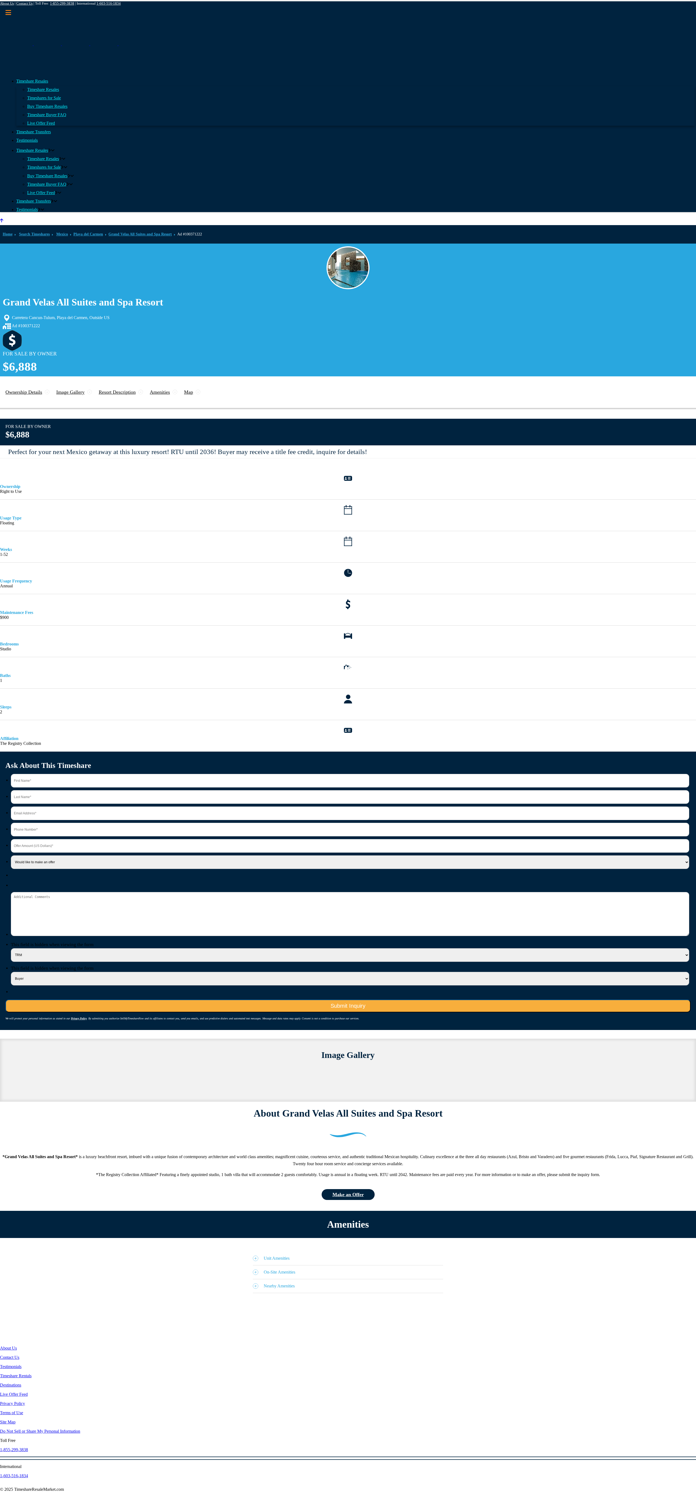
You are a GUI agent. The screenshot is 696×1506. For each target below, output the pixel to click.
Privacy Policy (79, 1018)
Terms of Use (11, 1412)
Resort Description (117, 392)
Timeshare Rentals (16, 1375)
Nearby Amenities (279, 1286)
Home (8, 234)
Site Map (7, 1422)
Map (188, 392)
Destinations (10, 1385)
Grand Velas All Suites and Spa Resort (140, 234)
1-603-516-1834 (109, 3)
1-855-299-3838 (62, 3)
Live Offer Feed (14, 1394)
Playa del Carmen (88, 234)
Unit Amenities (277, 1258)
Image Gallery (70, 392)
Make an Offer (348, 1194)
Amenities (160, 392)
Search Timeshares (34, 234)
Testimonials (10, 1366)
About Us (7, 3)
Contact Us (24, 3)
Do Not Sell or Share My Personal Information (40, 1431)
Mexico (62, 234)
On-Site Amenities (279, 1272)
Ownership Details (23, 392)
